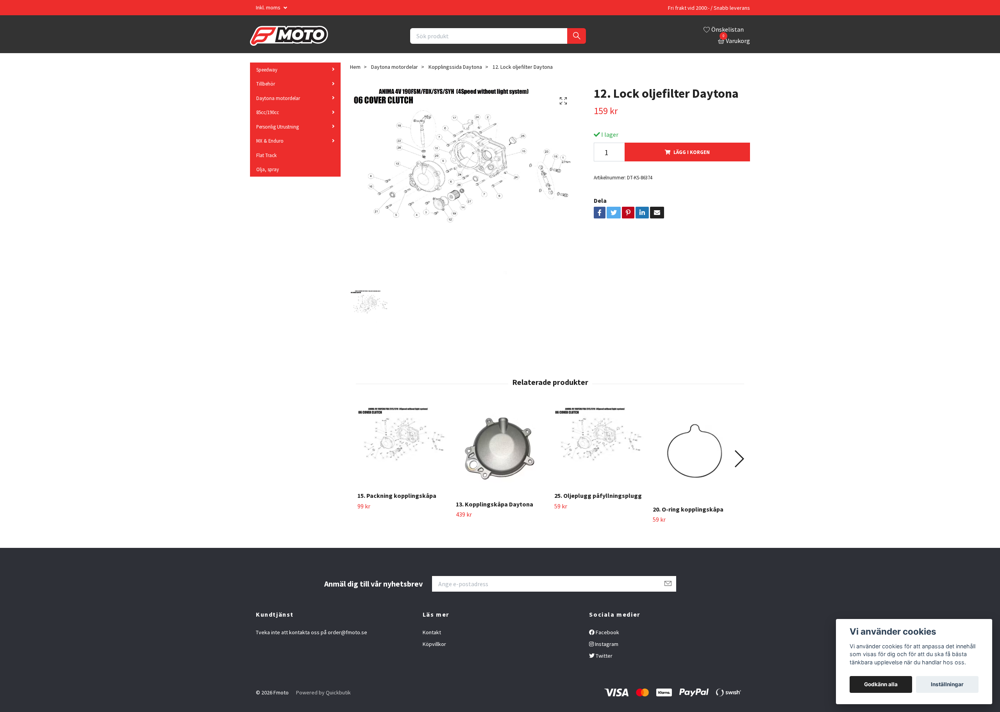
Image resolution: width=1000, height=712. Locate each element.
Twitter (603, 655)
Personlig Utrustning (277, 126)
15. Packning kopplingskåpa (396, 495)
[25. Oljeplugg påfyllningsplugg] (599, 446)
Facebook (607, 632)
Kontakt (432, 632)
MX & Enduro (270, 141)
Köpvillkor (434, 644)
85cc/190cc (267, 112)
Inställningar (947, 684)
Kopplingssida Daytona (455, 66)
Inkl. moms (269, 7)
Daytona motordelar (278, 98)
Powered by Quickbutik (323, 692)
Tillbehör (265, 84)
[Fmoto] (289, 36)
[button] (739, 458)
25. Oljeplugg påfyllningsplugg (598, 495)
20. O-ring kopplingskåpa (688, 509)
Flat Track (266, 155)
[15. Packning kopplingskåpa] (402, 446)
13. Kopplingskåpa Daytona (494, 504)
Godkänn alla (881, 684)
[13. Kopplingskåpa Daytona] (500, 450)
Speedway (266, 69)
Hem (355, 66)
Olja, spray (267, 169)
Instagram (606, 644)
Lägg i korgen (691, 152)
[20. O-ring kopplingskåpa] (697, 453)
